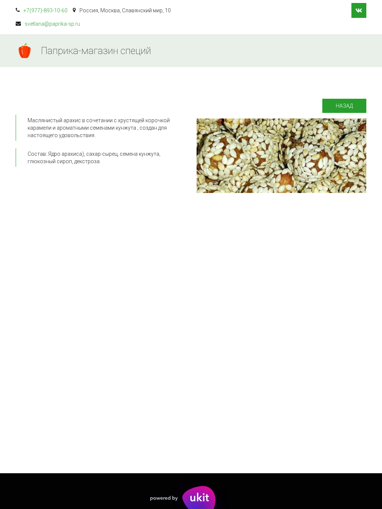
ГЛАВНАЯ (151, 51)
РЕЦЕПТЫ (282, 51)
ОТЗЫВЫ (323, 51)
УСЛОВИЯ (239, 51)
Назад (344, 106)
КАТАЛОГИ (195, 51)
